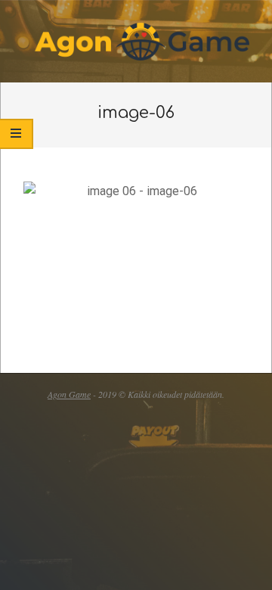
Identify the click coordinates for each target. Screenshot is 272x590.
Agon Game (69, 394)
